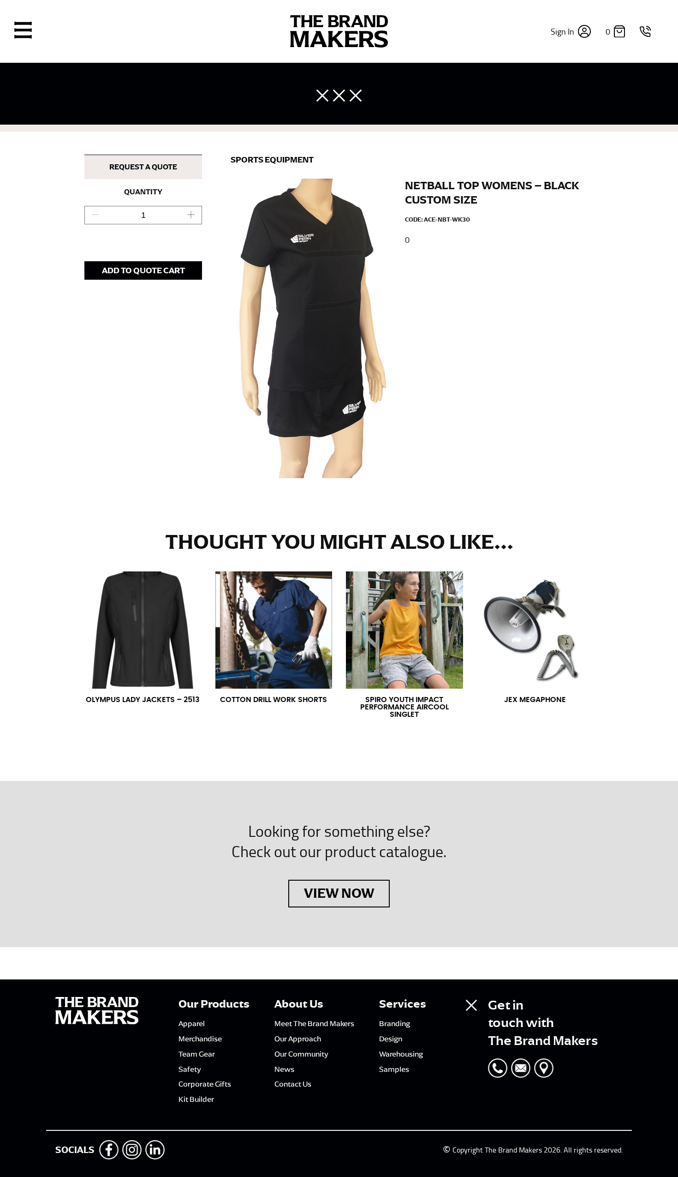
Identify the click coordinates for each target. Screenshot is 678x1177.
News (284, 1069)
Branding (394, 1023)
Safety (189, 1069)
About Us (298, 1004)
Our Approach (297, 1038)
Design (390, 1038)
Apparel (191, 1023)
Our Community (301, 1053)
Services (402, 1004)
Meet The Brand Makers (314, 1023)
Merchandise (200, 1038)
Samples (394, 1069)
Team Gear (196, 1053)
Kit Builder (196, 1099)
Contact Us (292, 1083)
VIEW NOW (339, 893)
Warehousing (401, 1053)
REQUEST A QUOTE (143, 167)
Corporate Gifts (204, 1083)
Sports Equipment (272, 160)
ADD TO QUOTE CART (143, 270)
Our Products (214, 1004)
